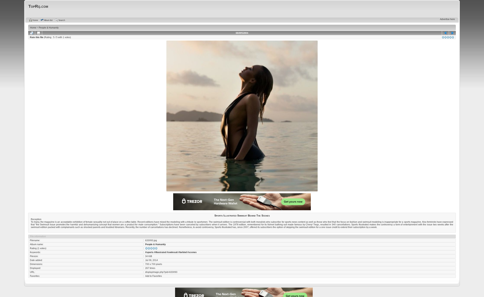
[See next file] (452, 33)
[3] (448, 37)
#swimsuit (172, 252)
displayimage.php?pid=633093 (161, 272)
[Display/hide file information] (38, 33)
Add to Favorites (153, 276)
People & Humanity (155, 244)
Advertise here (447, 19)
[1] (443, 37)
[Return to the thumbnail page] (31, 33)
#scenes (192, 252)
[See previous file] (445, 33)
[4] (450, 37)
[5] (453, 37)
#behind (182, 252)
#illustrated (160, 252)
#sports (149, 252)
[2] (445, 37)
